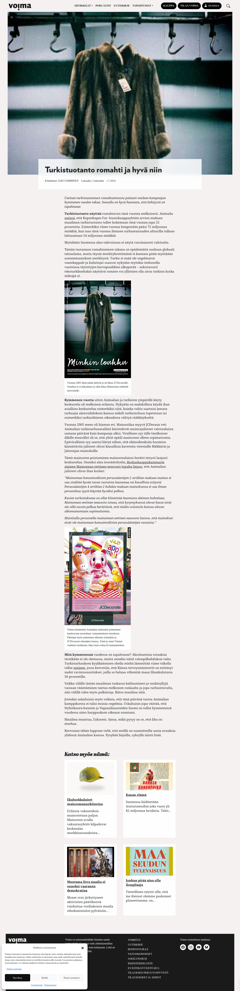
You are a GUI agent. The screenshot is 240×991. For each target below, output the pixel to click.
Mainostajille (138, 949)
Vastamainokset (140, 954)
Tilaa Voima (189, 5)
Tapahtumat (141, 5)
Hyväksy (17, 978)
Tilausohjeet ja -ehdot (144, 977)
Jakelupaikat (137, 958)
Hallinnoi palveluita (14, 969)
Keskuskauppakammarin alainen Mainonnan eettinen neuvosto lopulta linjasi (114, 464)
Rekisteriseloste (50, 985)
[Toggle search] (228, 6)
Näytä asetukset (72, 978)
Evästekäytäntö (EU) (143, 968)
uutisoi (69, 218)
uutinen (79, 668)
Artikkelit (82, 5)
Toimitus (134, 940)
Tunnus (213, 5)
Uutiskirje (122, 5)
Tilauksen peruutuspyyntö (148, 972)
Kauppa (168, 5)
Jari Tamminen (68, 180)
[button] (82, 947)
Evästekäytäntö (37, 985)
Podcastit (103, 5)
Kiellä (45, 978)
